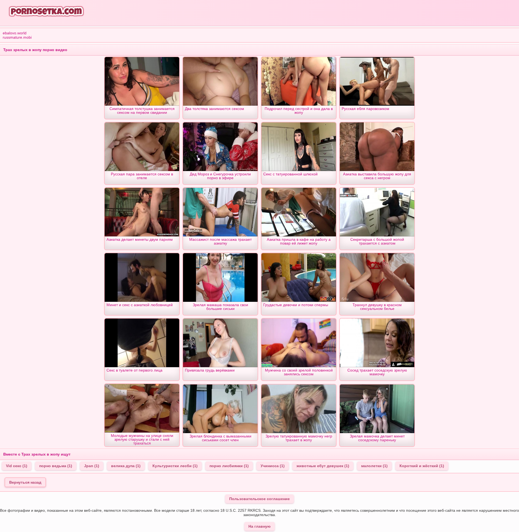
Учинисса (273, 466)
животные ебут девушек (323, 466)
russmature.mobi (17, 37)
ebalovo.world (14, 33)
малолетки (374, 466)
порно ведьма (55, 466)
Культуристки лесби (175, 466)
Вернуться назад (25, 482)
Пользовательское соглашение (259, 499)
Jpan (91, 466)
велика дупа (126, 466)
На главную (259, 526)
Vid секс (16, 466)
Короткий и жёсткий (422, 466)
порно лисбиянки (229, 466)
